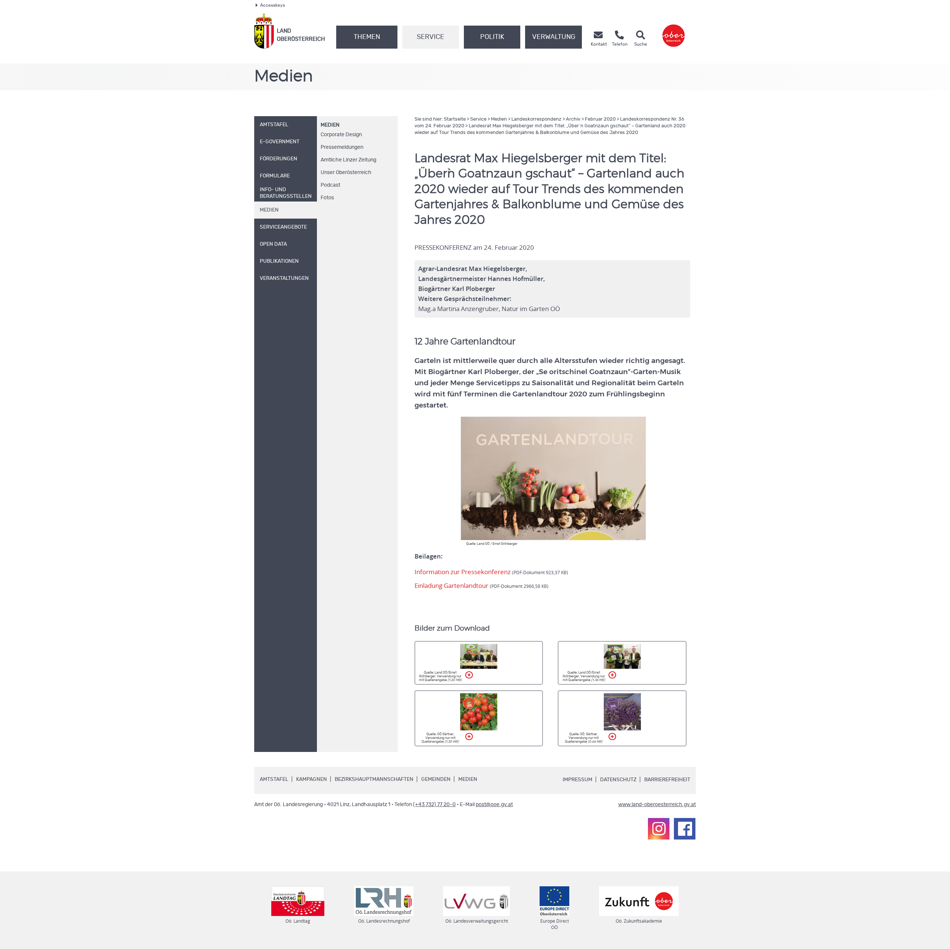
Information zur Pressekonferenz (491, 572)
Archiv (573, 119)
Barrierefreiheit (667, 779)
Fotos (327, 197)
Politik (492, 37)
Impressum (577, 779)
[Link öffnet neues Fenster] (673, 31)
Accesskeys (272, 5)
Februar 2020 (600, 119)
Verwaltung (553, 37)
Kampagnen (311, 779)
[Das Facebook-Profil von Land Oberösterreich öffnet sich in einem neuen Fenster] (685, 829)
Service (430, 37)
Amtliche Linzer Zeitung (348, 160)
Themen (367, 37)
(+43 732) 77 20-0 (434, 804)
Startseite (455, 119)
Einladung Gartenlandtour (481, 586)
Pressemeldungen (342, 147)
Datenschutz (618, 779)
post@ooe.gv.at (494, 804)
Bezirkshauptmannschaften (374, 779)
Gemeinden (436, 779)
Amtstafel (274, 779)
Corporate (341, 134)
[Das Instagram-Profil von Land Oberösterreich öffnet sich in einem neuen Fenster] (659, 829)
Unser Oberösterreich (346, 172)
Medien (330, 125)
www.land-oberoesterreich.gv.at (657, 804)
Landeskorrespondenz (536, 119)
